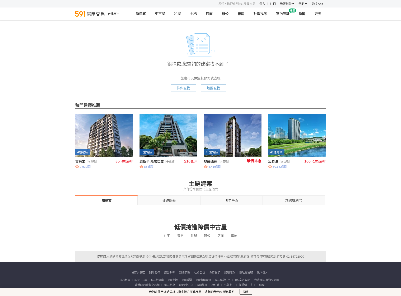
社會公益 (199, 272)
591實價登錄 (203, 279)
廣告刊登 (169, 272)
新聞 (302, 13)
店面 (209, 13)
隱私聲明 (229, 291)
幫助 (301, 3)
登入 (262, 3)
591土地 (173, 279)
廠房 (241, 13)
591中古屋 (141, 279)
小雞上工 (229, 284)
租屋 (177, 13)
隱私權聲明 (246, 272)
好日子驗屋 (258, 284)
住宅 (167, 235)
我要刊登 (286, 3)
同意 (246, 291)
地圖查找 (213, 88)
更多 (318, 13)
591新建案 (157, 279)
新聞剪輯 (184, 272)
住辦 (194, 235)
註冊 (273, 3)
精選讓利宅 (293, 200)
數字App (317, 3)
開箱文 (107, 200)
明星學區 (231, 200)
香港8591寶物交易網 (147, 284)
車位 (234, 235)
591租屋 (125, 279)
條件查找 (183, 88)
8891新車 (169, 284)
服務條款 (229, 272)
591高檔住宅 (223, 279)
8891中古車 (186, 284)
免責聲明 (214, 272)
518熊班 (202, 284)
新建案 (141, 13)
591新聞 (187, 279)
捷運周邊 (169, 200)
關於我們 (154, 272)
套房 (180, 235)
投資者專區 (138, 272)
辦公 (225, 13)
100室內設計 (242, 279)
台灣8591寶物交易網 (266, 279)
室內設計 (282, 13)
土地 (193, 13)
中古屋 (160, 13)
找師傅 (243, 284)
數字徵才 (262, 272)
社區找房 (260, 13)
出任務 (215, 284)
